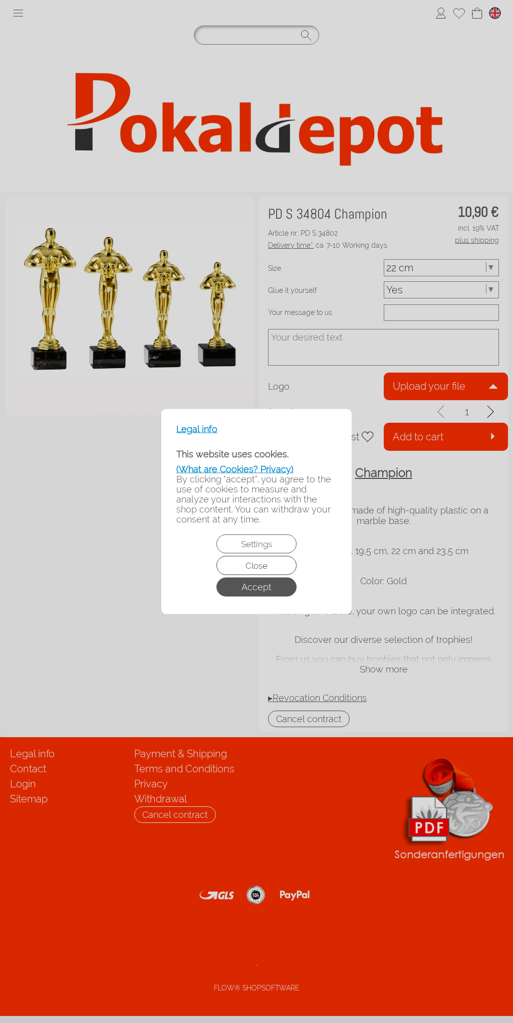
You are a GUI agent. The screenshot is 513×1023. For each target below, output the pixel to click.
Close (256, 566)
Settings (256, 544)
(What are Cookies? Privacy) (235, 469)
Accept (256, 587)
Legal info (196, 429)
